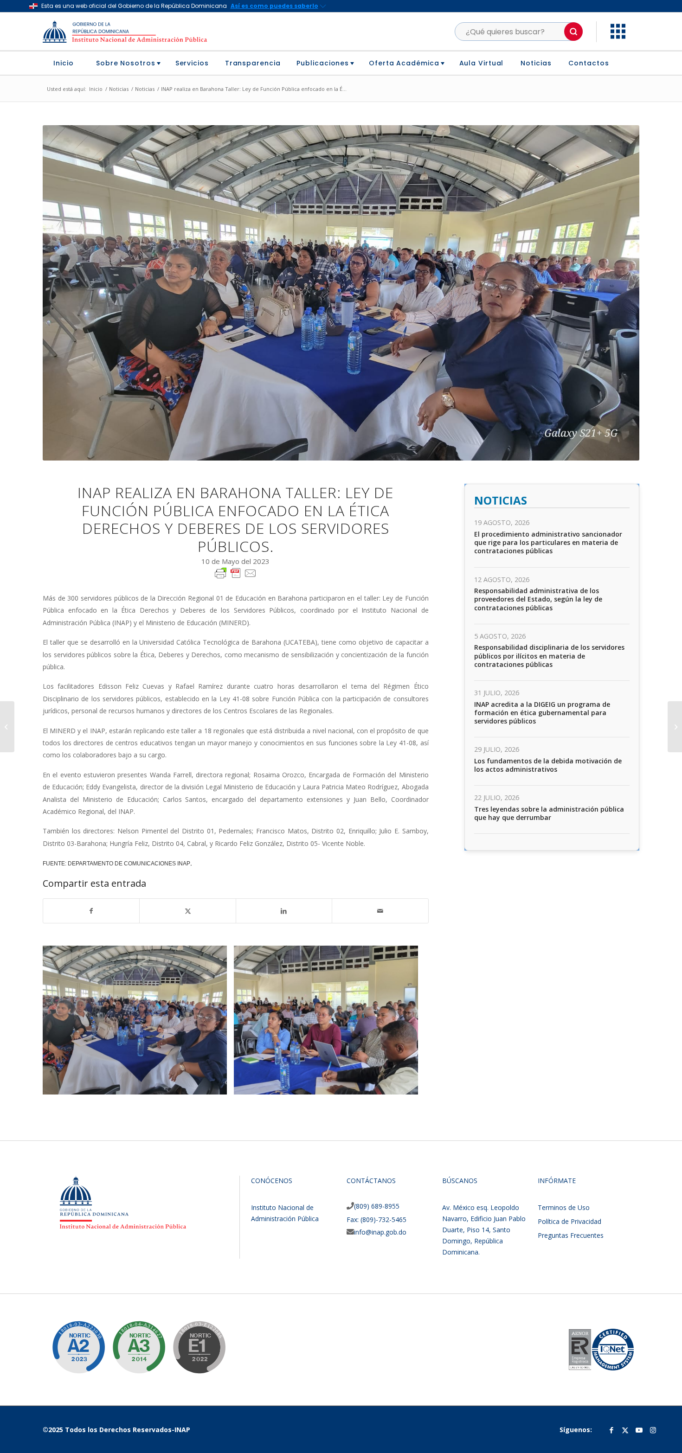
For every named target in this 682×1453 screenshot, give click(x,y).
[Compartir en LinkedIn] (284, 911)
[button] (573, 31)
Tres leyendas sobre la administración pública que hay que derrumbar (549, 813)
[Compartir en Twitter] (187, 911)
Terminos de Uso (564, 1207)
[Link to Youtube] (639, 1430)
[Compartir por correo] (380, 911)
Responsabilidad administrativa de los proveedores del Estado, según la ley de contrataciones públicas (538, 599)
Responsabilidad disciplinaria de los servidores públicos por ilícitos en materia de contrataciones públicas (549, 655)
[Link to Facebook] (611, 1430)
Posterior (618, 1020)
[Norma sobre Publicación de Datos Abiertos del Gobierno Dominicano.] (132, 1340)
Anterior (63, 1020)
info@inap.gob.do (380, 1232)
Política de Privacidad (569, 1221)
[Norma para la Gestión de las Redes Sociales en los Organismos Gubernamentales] (192, 1340)
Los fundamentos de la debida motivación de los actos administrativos (548, 765)
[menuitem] (67, 63)
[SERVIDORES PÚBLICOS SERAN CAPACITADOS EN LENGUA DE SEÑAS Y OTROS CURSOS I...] (675, 726)
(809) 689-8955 (376, 1206)
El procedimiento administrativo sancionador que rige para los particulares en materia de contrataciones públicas (548, 542)
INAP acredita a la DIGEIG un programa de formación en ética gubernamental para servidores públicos (542, 712)
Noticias (500, 500)
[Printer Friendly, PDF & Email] (235, 572)
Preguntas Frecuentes (571, 1235)
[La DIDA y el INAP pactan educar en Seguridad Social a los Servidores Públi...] (7, 726)
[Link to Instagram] (653, 1430)
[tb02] (407, 1084)
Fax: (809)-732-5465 (376, 1219)
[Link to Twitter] (625, 1430)
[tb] (216, 1084)
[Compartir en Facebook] (91, 911)
